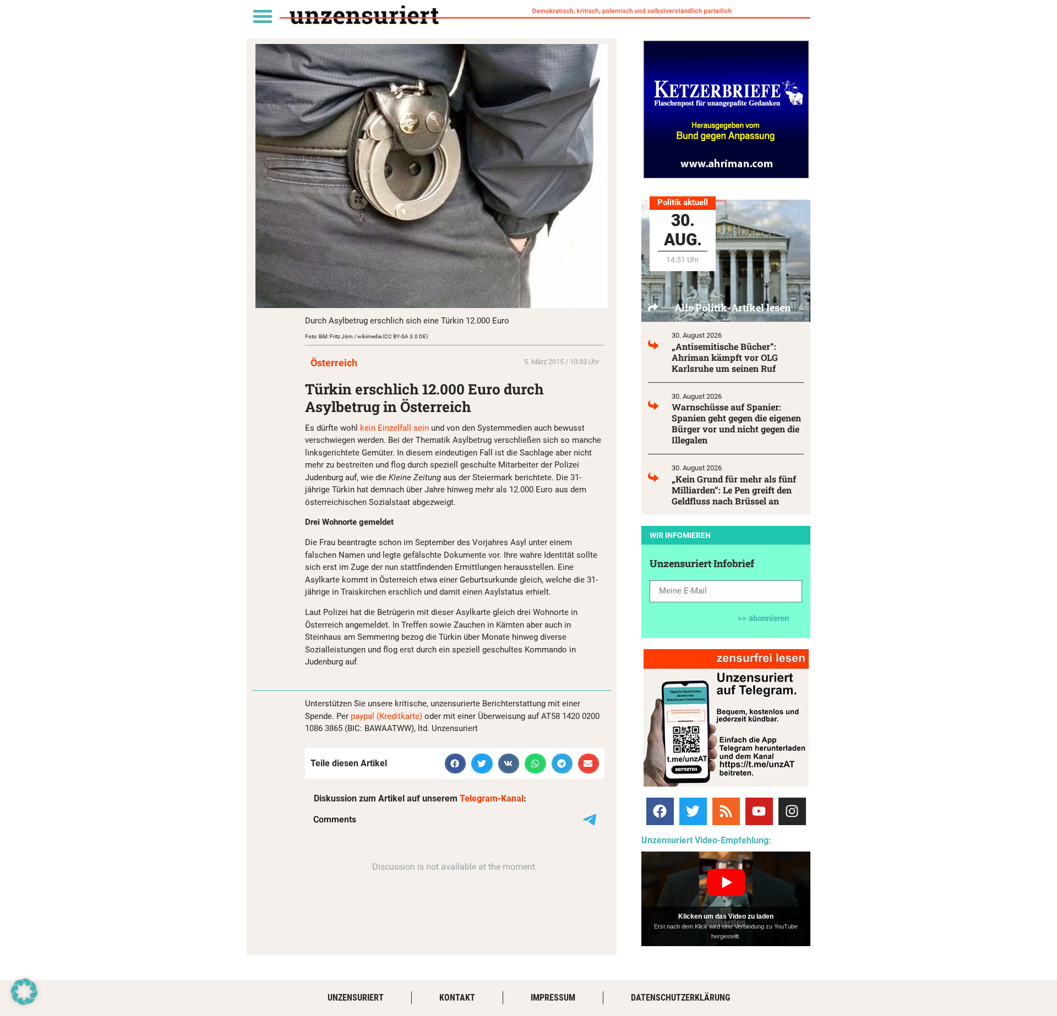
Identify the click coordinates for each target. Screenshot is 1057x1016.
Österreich (333, 363)
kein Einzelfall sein (394, 428)
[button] (262, 15)
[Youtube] (759, 811)
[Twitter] (693, 811)
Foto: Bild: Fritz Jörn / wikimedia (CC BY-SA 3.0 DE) (366, 336)
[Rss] (726, 811)
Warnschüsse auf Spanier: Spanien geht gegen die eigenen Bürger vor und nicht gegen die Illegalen (736, 423)
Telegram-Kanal (492, 798)
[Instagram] (792, 811)
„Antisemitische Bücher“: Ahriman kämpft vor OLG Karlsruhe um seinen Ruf (725, 357)
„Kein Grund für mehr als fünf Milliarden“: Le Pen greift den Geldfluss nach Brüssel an (734, 490)
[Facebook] (660, 811)
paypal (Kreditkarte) (386, 716)
